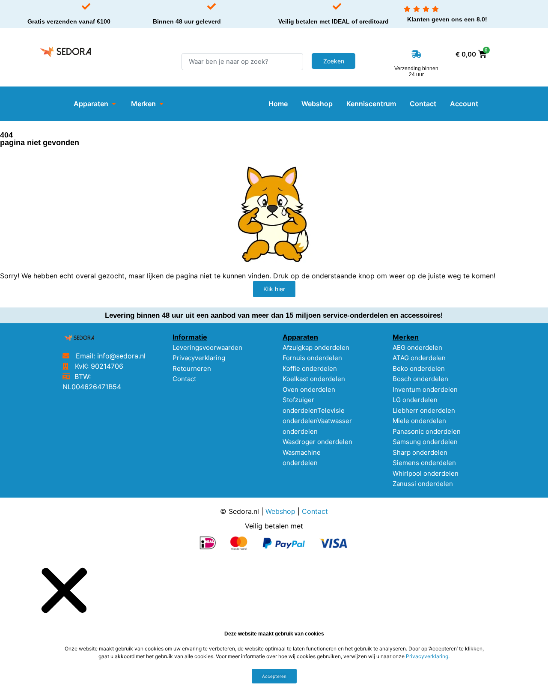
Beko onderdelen (419, 368)
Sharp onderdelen (420, 452)
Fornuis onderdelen (312, 358)
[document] (274, 625)
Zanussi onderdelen (423, 484)
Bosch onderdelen (420, 379)
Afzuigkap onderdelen (316, 347)
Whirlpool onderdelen (426, 473)
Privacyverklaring (199, 358)
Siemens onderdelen (424, 463)
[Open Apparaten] (113, 103)
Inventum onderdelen (425, 389)
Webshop (280, 511)
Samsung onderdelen (425, 442)
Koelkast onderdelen (314, 379)
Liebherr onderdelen (424, 410)
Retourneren (192, 368)
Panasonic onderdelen (427, 431)
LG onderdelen (415, 400)
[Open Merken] (161, 103)
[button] (64, 589)
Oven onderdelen (309, 389)
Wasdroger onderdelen (317, 442)
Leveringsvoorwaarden (207, 347)
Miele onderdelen (419, 421)
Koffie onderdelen (310, 368)
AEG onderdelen (417, 347)
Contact (184, 379)
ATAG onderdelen (419, 358)
